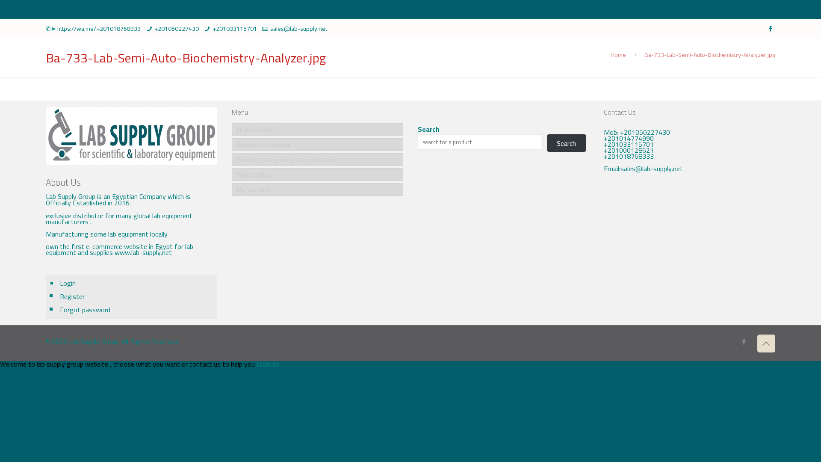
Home (618, 54)
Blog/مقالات (254, 174)
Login (68, 283)
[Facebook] (770, 28)
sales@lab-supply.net (298, 28)
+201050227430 (176, 28)
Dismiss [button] (268, 364)
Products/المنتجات (262, 144)
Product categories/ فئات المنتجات (285, 159)
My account (253, 189)
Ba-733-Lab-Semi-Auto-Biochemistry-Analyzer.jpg (709, 54)
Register (72, 296)
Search (429, 129)
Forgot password (85, 309)
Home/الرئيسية (257, 129)
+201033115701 (235, 28)
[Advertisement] (689, 251)
